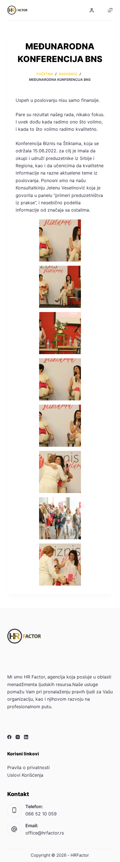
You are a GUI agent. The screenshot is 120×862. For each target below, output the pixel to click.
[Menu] (110, 10)
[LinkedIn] (26, 737)
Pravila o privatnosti (28, 767)
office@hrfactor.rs (44, 833)
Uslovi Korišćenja (25, 775)
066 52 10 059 (41, 814)
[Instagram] (18, 737)
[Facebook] (9, 737)
